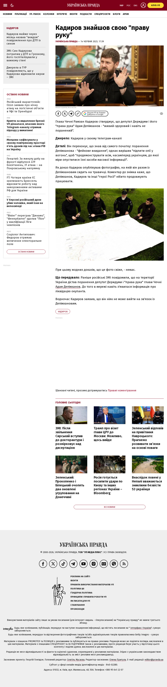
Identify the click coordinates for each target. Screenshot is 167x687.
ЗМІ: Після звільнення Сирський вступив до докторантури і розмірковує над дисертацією (69, 438)
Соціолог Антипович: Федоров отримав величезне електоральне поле (24, 239)
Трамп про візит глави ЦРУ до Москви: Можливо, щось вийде (108, 434)
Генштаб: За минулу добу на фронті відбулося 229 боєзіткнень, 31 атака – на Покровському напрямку (26, 163)
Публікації (21, 14)
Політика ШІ (77, 588)
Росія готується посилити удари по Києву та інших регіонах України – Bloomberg (108, 485)
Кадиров (63, 311)
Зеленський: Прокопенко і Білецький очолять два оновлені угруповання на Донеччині (69, 487)
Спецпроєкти (102, 14)
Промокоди (77, 609)
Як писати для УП (80, 601)
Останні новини (18, 94)
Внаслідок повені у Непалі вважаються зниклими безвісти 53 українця (147, 483)
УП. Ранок (35, 14)
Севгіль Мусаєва (75, 659)
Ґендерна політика (81, 592)
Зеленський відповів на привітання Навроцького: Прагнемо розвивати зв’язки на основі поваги (147, 438)
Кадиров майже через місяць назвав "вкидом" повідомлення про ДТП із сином (24, 38)
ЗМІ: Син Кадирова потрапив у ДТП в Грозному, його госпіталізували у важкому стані (26, 55)
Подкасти (86, 14)
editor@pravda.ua (154, 659)
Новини (7, 14)
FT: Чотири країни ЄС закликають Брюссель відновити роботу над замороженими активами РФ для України (24, 184)
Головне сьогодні (68, 402)
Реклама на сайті (80, 576)
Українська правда (66, 41)
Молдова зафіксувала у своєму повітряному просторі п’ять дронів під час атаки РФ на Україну (26, 144)
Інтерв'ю (62, 14)
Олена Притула (117, 659)
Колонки (48, 14)
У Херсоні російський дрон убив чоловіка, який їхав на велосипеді (25, 203)
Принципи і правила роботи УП (88, 597)
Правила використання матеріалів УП (92, 584)
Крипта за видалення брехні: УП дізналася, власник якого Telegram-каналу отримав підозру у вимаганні (26, 125)
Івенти (73, 14)
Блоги (116, 14)
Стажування (77, 605)
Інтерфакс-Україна (140, 628)
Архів (126, 14)
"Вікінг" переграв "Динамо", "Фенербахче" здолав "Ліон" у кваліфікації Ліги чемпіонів (26, 220)
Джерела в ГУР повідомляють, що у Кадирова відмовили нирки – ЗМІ (26, 72)
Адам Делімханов (67, 286)
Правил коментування (122, 390)
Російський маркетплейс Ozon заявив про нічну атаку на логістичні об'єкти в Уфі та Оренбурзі (25, 106)
